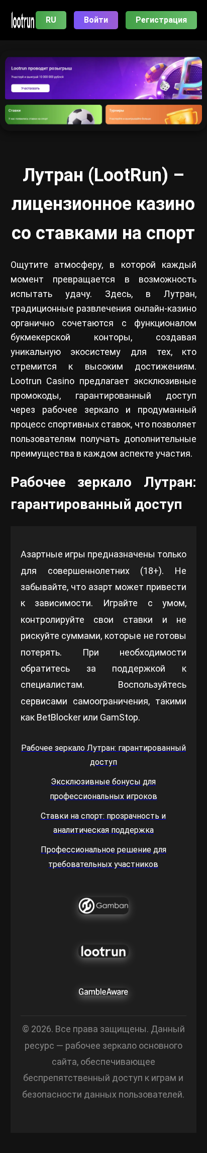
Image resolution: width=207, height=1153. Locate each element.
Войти (96, 20)
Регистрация (161, 20)
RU (51, 20)
